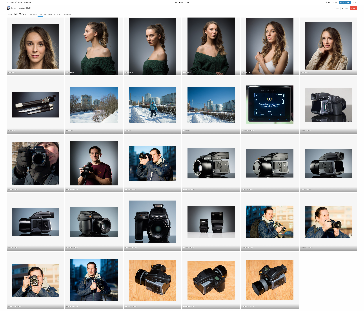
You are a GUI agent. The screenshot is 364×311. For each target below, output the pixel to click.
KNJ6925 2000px (188, 247)
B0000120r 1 (187, 72)
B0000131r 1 (129, 72)
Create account (344, 2)
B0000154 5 (11, 130)
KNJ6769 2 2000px (131, 247)
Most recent (33, 14)
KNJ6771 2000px (13, 247)
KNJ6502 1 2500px (131, 306)
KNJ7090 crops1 (13, 189)
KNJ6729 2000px (247, 189)
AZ (54, 14)
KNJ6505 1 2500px (248, 306)
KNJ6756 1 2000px (72, 247)
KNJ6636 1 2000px (72, 189)
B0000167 (128, 130)
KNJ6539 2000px (130, 189)
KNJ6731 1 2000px (189, 189)
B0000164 (69, 130)
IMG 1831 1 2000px (248, 130)
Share (59, 14)
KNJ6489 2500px (188, 306)
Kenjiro (13, 8)
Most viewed (48, 14)
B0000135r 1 (70, 72)
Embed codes (67, 14)
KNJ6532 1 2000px (306, 247)
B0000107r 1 (246, 72)
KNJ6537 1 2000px (72, 306)
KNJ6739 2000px (305, 189)
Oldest (40, 14)
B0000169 (186, 130)
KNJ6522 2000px (247, 247)
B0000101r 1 (304, 72)
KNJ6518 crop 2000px (15, 306)
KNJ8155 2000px (305, 130)
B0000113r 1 (11, 72)
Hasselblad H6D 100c (24, 8)
